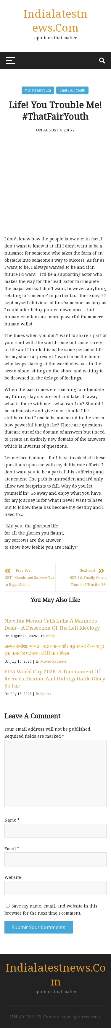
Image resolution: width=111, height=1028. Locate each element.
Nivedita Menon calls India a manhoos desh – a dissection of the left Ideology (52, 624)
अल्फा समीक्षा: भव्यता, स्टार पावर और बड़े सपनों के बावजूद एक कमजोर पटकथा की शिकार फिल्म (54, 649)
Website (12, 877)
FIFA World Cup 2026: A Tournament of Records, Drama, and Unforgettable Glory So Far (54, 678)
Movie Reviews (53, 661)
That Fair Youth (72, 90)
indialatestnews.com (55, 20)
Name (12, 820)
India (50, 635)
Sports (45, 693)
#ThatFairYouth (38, 90)
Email (11, 848)
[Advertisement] (55, 185)
